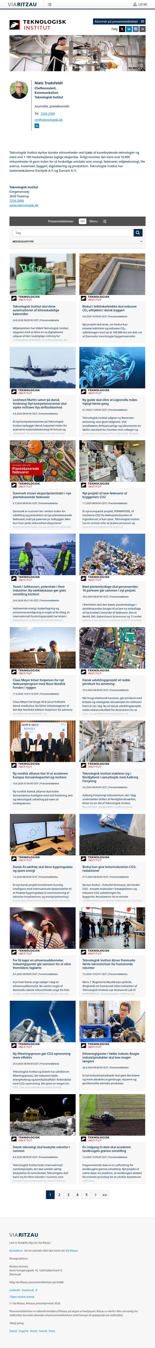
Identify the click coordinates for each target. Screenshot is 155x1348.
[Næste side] (95, 1194)
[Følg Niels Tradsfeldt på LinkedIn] (37, 126)
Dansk (13, 1331)
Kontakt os (16, 1250)
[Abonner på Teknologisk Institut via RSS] (143, 29)
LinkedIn (14, 1290)
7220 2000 (16, 200)
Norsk (33, 1331)
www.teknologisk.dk (23, 205)
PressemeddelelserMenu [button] (73, 221)
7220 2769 (47, 113)
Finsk (52, 1331)
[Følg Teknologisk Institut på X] (122, 29)
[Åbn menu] (50, 4)
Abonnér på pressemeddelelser (116, 21)
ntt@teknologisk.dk (49, 120)
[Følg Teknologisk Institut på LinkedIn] (129, 29)
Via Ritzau (71, 1250)
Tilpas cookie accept (21, 1296)
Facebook (28, 1290)
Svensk (43, 1331)
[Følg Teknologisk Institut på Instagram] (136, 29)
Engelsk (24, 1331)
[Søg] (138, 233)
